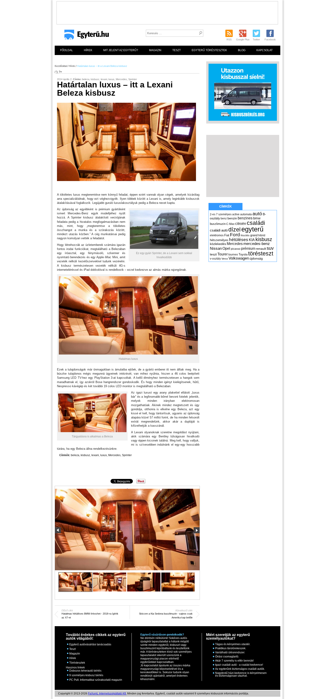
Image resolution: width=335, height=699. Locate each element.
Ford (235, 234)
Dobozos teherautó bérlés (85, 670)
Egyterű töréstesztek (209, 50)
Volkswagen (239, 258)
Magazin (155, 50)
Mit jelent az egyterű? (120, 50)
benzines (245, 218)
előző (58, 530)
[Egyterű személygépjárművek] (84, 36)
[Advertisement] (167, 11)
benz (224, 218)
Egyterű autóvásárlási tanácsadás (90, 644)
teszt (213, 254)
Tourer (222, 254)
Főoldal (66, 50)
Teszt (176, 50)
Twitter (256, 39)
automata (246, 214)
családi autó (219, 230)
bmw (256, 218)
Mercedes (121, 79)
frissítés (245, 235)
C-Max (230, 224)
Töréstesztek (77, 662)
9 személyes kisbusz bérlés (86, 675)
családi (256, 223)
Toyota (243, 254)
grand (254, 235)
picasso (235, 248)
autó (257, 213)
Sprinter (132, 79)
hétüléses (238, 239)
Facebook (270, 39)
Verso (225, 258)
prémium (248, 248)
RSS (229, 39)
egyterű (252, 229)
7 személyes (224, 214)
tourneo (233, 254)
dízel (234, 229)
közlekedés (218, 244)
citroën (240, 224)
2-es (212, 214)
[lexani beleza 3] (144, 582)
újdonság (256, 258)
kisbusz (95, 79)
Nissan (216, 248)
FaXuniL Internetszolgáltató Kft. (107, 693)
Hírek (88, 50)
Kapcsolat (264, 50)
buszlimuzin (218, 224)
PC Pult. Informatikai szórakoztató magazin (95, 679)
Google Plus (243, 39)
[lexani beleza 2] (110, 582)
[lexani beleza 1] (127, 489)
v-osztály (215, 258)
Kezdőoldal (61, 66)
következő (196, 530)
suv (270, 248)
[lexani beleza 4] (178, 582)
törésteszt (260, 253)
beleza (85, 79)
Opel (226, 248)
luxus (111, 79)
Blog (241, 50)
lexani (104, 79)
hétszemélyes (219, 240)
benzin (232, 218)
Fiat (226, 235)
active (236, 214)
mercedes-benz (256, 244)
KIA (252, 240)
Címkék (225, 206)
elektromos (217, 235)
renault (261, 248)
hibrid (261, 235)
